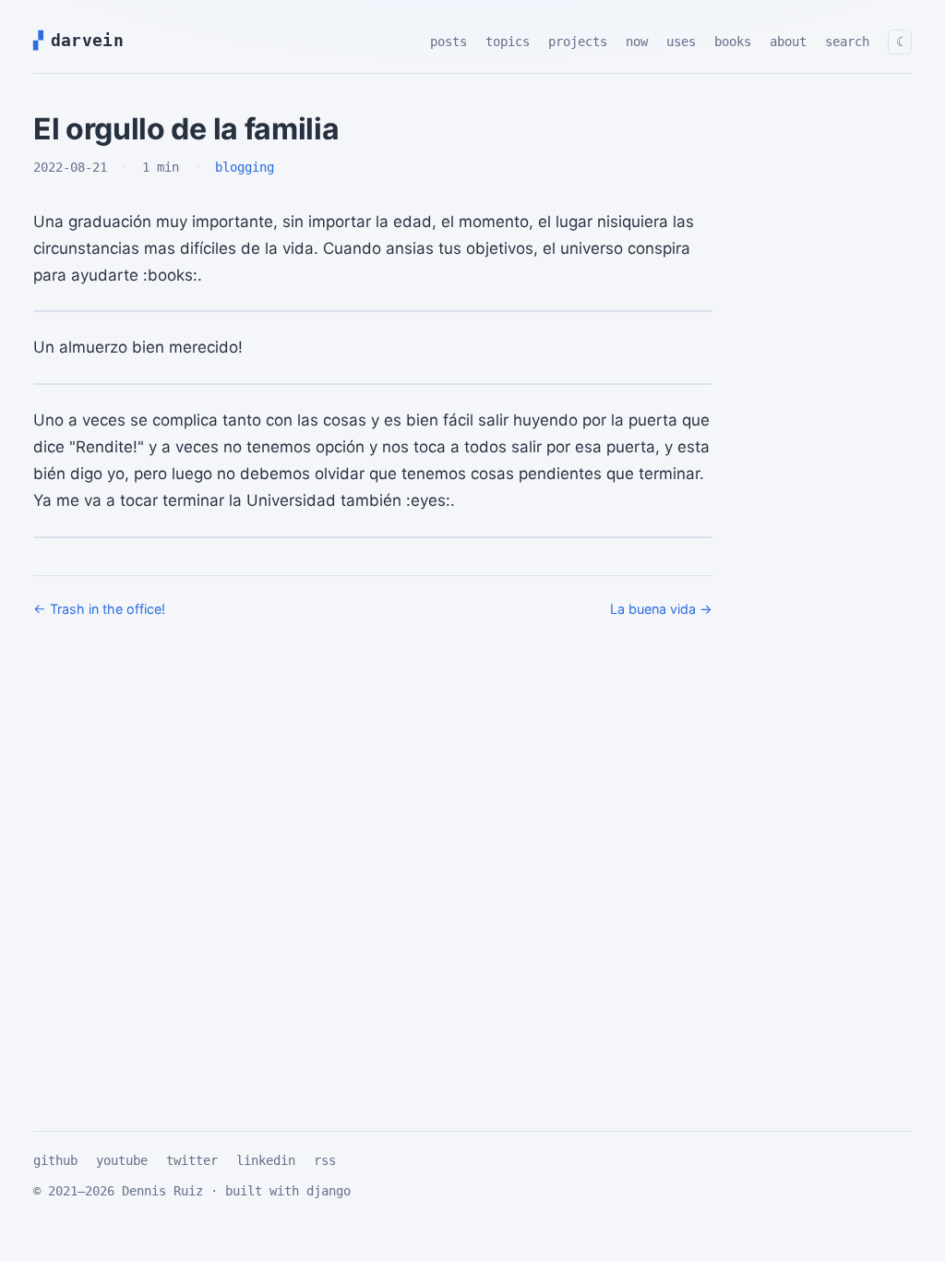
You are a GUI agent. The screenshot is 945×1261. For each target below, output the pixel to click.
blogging (244, 167)
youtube (122, 1160)
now (637, 41)
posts (448, 41)
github (55, 1160)
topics (507, 41)
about (788, 41)
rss (325, 1160)
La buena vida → (661, 609)
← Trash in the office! (99, 609)
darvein (84, 40)
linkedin (265, 1160)
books (732, 41)
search (847, 41)
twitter (192, 1160)
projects (577, 41)
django (328, 1190)
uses (681, 41)
